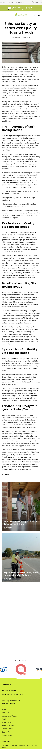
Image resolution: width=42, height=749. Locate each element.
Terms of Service (8, 725)
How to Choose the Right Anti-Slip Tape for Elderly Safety (20, 522)
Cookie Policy (7, 732)
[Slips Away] (21, 14)
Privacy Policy (7, 722)
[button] (34, 14)
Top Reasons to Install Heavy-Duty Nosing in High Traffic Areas (21, 573)
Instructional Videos (9, 716)
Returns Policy (7, 729)
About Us (5, 713)
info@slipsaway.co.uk (15, 694)
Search (4, 709)
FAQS (4, 719)
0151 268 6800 (10, 690)
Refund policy (7, 735)
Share (7, 474)
